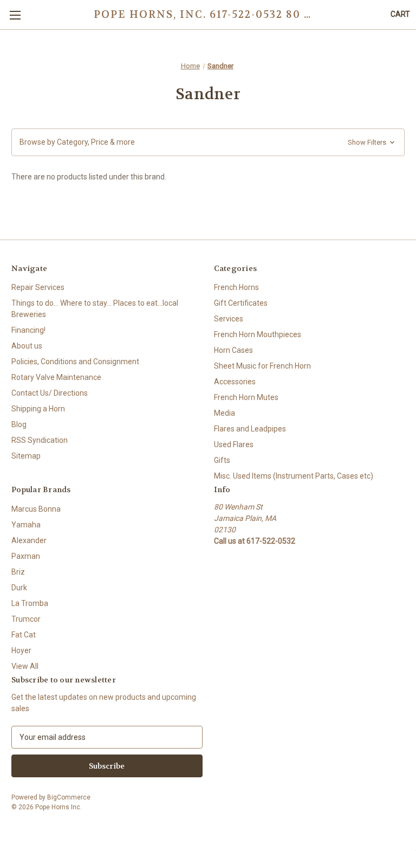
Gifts (222, 460)
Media (224, 413)
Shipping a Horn (38, 408)
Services (228, 318)
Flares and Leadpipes (250, 428)
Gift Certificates (241, 303)
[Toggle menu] (15, 15)
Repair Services (37, 287)
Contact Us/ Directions (49, 393)
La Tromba (29, 603)
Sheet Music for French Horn (262, 366)
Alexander (29, 540)
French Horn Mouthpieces (257, 334)
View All (24, 666)
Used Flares (233, 444)
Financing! (28, 330)
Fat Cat (23, 634)
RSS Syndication (39, 440)
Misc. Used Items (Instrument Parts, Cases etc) (293, 476)
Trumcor (26, 619)
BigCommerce (68, 797)
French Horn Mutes (246, 397)
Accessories (235, 381)
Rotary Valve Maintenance (56, 377)
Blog (19, 424)
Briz (18, 572)
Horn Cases (233, 350)
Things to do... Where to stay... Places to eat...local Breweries (94, 309)
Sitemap (26, 456)
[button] (208, 142)
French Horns (236, 287)
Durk (19, 587)
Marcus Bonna (36, 509)
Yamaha (26, 524)
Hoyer (21, 650)
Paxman (25, 556)
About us (26, 345)
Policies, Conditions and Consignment (75, 361)
